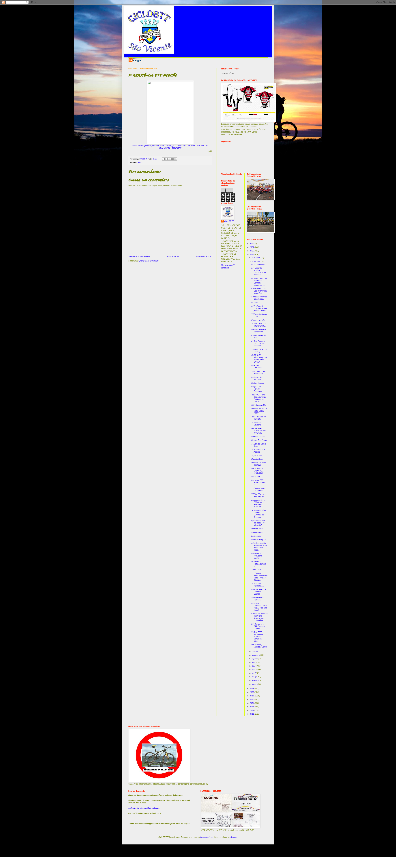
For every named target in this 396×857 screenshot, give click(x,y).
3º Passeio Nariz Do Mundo (258, 489)
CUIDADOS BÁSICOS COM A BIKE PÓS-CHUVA (259, 358)
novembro (256, 261)
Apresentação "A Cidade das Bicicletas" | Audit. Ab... (258, 503)
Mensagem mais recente (139, 256)
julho (254, 662)
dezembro (256, 258)
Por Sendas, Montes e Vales (259, 646)
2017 (252, 692)
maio (254, 669)
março (255, 677)
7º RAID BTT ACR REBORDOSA (258, 325)
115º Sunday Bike (258, 405)
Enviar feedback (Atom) (149, 261)
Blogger (233, 837)
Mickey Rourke (257, 383)
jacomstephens (206, 837)
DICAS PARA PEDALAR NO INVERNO (258, 430)
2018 (252, 688)
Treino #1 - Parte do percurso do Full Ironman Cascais (258, 398)
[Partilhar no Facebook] (172, 159)
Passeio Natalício (258, 320)
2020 (252, 251)
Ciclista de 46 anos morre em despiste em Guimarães (259, 617)
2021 (252, 247)
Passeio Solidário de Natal (258, 464)
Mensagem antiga (203, 256)
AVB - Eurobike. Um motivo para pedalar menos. (259, 308)
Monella (254, 302)
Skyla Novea (256, 455)
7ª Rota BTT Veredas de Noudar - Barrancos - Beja (257, 636)
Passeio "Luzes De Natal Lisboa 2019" (259, 411)
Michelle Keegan (258, 540)
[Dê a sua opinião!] (166, 159)
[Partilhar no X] (169, 159)
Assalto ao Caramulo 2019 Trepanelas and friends (259, 606)
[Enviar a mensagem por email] (163, 159)
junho (254, 666)
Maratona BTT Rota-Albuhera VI (258, 482)
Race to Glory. (257, 459)
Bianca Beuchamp (259, 440)
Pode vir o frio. (257, 529)
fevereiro (256, 680)
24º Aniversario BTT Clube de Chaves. (258, 626)
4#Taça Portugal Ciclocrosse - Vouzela (258, 343)
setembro (256, 655)
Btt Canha (255, 477)
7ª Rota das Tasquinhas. (257, 585)
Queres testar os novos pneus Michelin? (258, 523)
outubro (255, 651)
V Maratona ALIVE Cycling (259, 350)
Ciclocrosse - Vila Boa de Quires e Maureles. (259, 291)
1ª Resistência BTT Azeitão (259, 451)
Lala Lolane (256, 536)
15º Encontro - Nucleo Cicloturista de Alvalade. (258, 271)
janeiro (255, 684)
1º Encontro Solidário (256, 424)
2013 (252, 707)
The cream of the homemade (258, 372)
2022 (252, 244)
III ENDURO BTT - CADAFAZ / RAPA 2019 (258, 471)
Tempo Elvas (227, 73)
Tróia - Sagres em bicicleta (258, 418)
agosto (255, 659)
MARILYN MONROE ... (257, 366)
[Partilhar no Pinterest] (175, 159)
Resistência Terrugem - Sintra (257, 555)
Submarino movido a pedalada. (259, 298)
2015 (252, 699)
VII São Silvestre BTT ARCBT (258, 495)
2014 (252, 703)
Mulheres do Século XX (257, 378)
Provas (140, 163)
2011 (252, 714)
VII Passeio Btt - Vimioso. (258, 599)
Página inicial (173, 256)
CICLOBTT (229, 221)
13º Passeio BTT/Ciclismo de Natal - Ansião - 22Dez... (259, 576)
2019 (252, 254)
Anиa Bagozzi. (257, 532)
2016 (252, 696)
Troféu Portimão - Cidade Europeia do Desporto (258, 513)
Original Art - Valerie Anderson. (256, 389)
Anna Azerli (256, 570)
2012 (252, 710)
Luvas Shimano (258, 264)
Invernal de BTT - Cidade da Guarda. (258, 591)
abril (254, 673)
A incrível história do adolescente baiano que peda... (259, 546)
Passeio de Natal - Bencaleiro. (259, 331)
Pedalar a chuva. (258, 437)
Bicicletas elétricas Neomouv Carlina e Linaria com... (259, 281)
